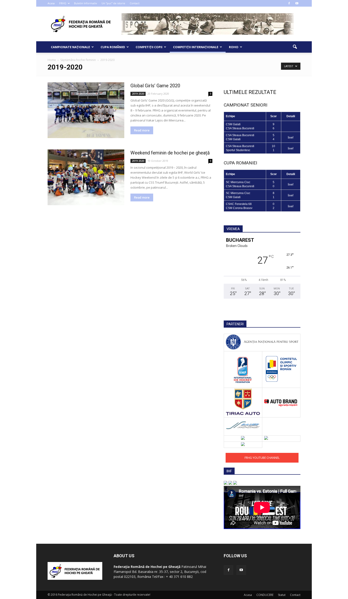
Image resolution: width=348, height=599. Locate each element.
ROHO (233, 47)
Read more (142, 130)
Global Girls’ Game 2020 (155, 85)
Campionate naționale (70, 47)
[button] (294, 47)
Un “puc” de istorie (113, 3)
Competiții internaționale (195, 47)
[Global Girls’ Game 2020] (86, 110)
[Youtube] (296, 3)
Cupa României (113, 47)
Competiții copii (149, 47)
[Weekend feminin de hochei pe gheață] (86, 177)
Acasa (51, 3)
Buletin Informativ (85, 3)
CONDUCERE (264, 595)
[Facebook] (289, 3)
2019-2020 (138, 93)
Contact (134, 3)
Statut (282, 595)
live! (291, 137)
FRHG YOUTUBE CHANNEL (262, 458)
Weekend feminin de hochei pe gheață (170, 153)
